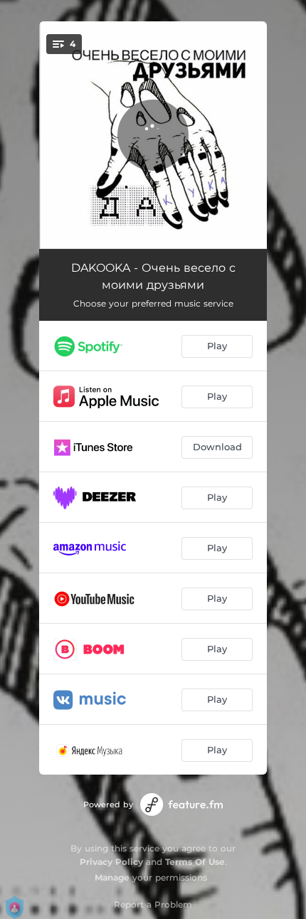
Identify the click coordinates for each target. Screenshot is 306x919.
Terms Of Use (195, 861)
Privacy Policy (111, 861)
